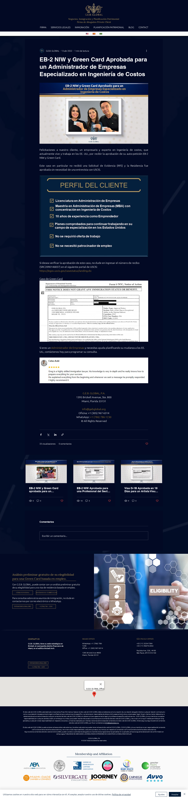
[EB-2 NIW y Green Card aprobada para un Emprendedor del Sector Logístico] (46, 471)
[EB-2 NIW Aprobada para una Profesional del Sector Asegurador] (94, 471)
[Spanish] (93, 34)
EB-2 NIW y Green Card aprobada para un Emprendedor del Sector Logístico (44, 490)
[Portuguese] (100, 34)
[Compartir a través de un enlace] (62, 434)
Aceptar (174, 794)
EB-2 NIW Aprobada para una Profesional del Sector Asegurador (93, 490)
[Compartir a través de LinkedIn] (55, 434)
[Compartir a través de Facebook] (41, 434)
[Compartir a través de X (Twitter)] (48, 434)
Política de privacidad (121, 794)
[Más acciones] (146, 51)
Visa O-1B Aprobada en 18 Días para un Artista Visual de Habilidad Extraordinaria (141, 490)
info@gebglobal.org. (112, 723)
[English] (87, 34)
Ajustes (161, 794)
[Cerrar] (184, 794)
